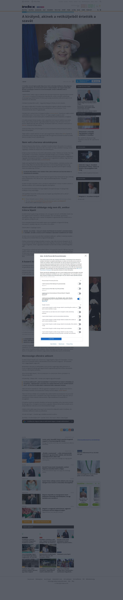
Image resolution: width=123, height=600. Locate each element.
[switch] (79, 284)
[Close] (86, 256)
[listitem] (61, 280)
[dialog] (61, 300)
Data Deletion (53, 344)
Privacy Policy (69, 344)
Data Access (61, 344)
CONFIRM (51, 338)
